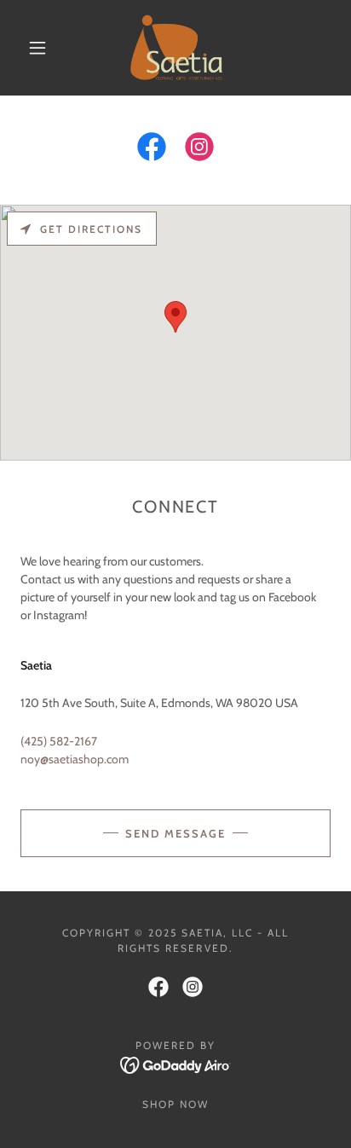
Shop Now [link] (175, 1104)
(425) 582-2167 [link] (58, 741)
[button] (37, 48)
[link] (177, 48)
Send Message (175, 833)
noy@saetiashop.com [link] (74, 759)
